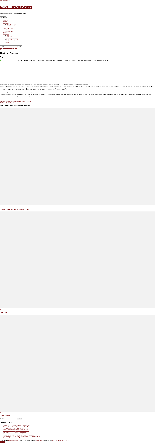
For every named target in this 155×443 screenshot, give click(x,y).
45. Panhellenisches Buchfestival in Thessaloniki (15, 428)
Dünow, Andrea (5, 415)
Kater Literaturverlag (16, 7)
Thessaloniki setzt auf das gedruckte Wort (13, 433)
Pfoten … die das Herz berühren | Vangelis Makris (15, 429)
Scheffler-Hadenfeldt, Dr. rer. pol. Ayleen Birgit (15, 209)
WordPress (54, 440)
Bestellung (9, 36)
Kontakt (8, 35)
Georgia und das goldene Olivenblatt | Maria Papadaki (17, 425)
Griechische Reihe (11, 24)
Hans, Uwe (3, 312)
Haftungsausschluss (11, 40)
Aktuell (5, 21)
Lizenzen (8, 29)
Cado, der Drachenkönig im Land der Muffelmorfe (16, 431)
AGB (7, 42)
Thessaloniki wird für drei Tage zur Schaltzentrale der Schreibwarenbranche (22, 436)
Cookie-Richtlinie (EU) (12, 39)
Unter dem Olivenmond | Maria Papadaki (13, 437)
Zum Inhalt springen (5, 0)
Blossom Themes (39, 440)
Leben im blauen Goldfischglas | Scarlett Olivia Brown (17, 426)
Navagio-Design (10, 25)
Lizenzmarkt (9, 31)
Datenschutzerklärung (12, 38)
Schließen (3, 17)
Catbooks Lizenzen (8, 28)
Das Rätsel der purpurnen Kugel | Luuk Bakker (15, 432)
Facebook (5, 32)
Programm (5, 23)
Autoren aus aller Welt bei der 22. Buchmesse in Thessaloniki (18, 435)
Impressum (6, 34)
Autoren (5, 27)
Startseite (5, 20)
